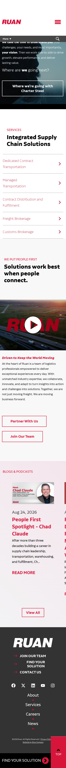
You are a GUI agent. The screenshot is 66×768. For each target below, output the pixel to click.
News (33, 723)
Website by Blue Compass (33, 742)
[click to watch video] (33, 325)
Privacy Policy (46, 739)
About (33, 695)
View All (33, 612)
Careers (33, 714)
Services (33, 704)
